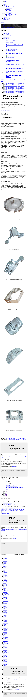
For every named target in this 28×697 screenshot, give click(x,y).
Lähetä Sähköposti (5, 513)
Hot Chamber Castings (11, 6)
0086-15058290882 (7, 503)
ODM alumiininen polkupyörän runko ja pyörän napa (15, 487)
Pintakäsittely (9, 12)
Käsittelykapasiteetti (7, 13)
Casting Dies (9, 9)
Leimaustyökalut (4, 509)
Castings (21, 510)
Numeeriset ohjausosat (6, 510)
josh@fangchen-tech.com (9, 504)
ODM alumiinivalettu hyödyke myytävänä (15, 438)
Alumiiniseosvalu (22, 509)
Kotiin (4, 4)
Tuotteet (5, 5)
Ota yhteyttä (6, 19)
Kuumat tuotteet (4, 508)
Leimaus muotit (14, 510)
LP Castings (9, 8)
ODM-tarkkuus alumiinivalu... (15, 68)
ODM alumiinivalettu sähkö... (15, 53)
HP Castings (9, 10)
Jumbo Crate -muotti (13, 509)
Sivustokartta (12, 508)
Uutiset (5, 17)
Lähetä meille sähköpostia (6, 110)
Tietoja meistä (6, 18)
